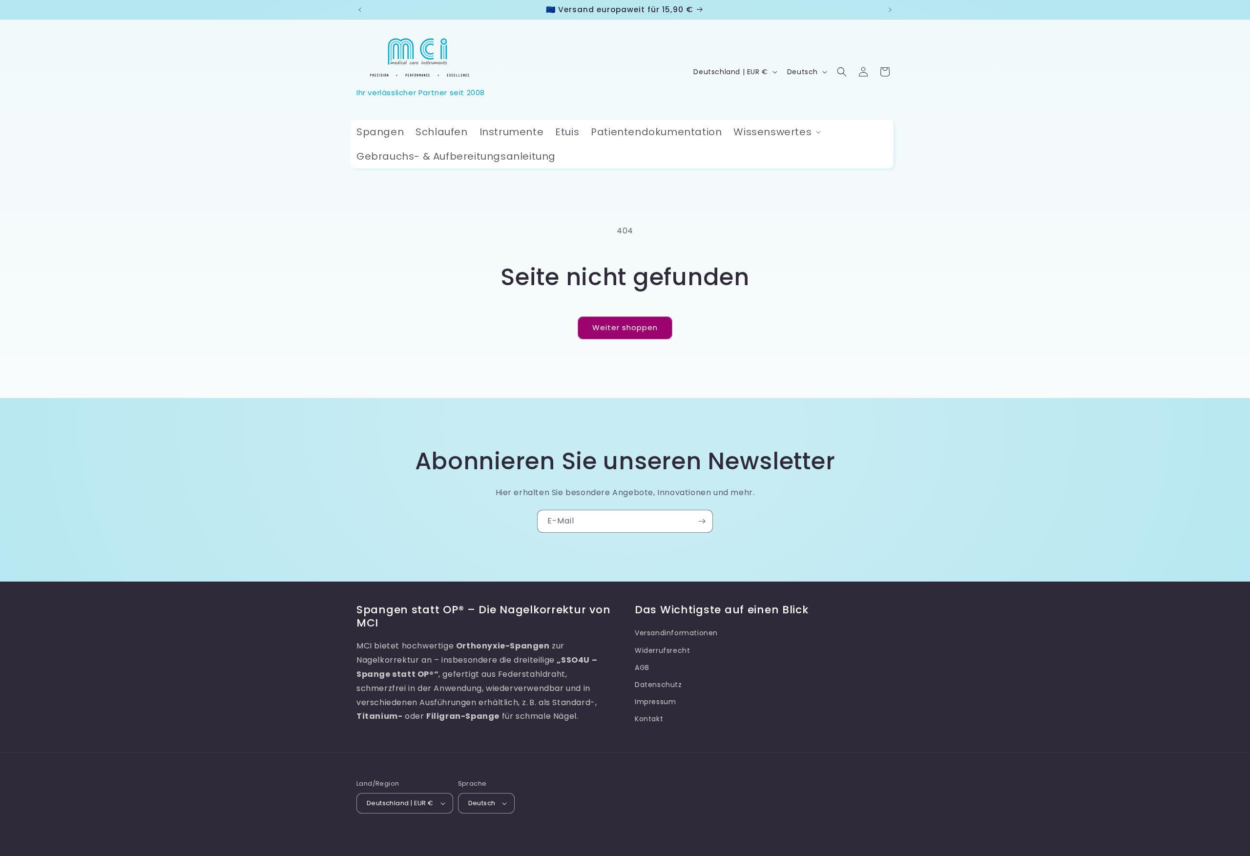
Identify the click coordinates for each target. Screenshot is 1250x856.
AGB (642, 667)
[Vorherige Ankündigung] (360, 9)
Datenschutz (658, 684)
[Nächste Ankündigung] (890, 9)
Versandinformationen (676, 633)
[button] (776, 132)
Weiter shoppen (625, 327)
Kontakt (649, 719)
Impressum (655, 701)
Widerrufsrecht (662, 650)
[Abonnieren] (701, 521)
